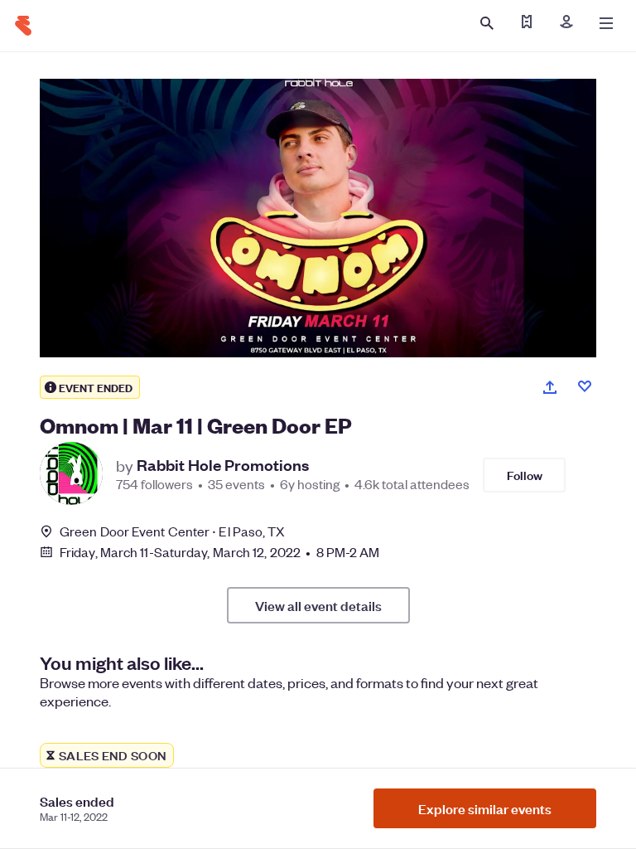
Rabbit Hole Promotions (223, 465)
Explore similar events (485, 808)
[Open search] (487, 23)
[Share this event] (549, 387)
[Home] (23, 26)
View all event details (318, 605)
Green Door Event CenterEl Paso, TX (173, 531)
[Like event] (584, 386)
